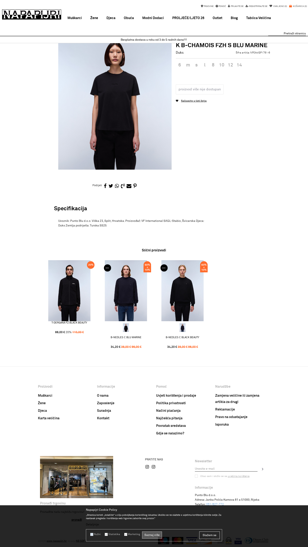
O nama (103, 395)
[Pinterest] (135, 186)
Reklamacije (225, 409)
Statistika (114, 534)
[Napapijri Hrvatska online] (31, 14)
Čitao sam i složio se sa (225, 476)
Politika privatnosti (171, 403)
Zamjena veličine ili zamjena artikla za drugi (237, 399)
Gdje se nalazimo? (170, 433)
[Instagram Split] (153, 466)
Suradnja (104, 410)
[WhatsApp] (117, 186)
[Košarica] (298, 8)
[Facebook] (105, 186)
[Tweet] (111, 186)
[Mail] (129, 186)
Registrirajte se (258, 6)
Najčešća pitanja (169, 418)
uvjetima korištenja (239, 476)
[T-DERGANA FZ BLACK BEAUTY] (69, 290)
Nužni (97, 534)
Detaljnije (92, 524)
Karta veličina (49, 418)
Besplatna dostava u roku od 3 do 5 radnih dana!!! (154, 39)
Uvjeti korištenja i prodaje (176, 395)
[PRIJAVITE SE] (263, 469)
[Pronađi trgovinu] (76, 477)
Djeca (42, 410)
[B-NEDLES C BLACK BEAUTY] (126, 327)
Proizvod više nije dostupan (200, 89)
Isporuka (222, 424)
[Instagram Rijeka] (147, 466)
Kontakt (103, 418)
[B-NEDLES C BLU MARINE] (126, 290)
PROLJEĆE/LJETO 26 (188, 18)
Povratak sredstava (171, 425)
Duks (180, 52)
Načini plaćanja (168, 410)
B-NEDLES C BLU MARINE (126, 337)
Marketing (134, 534)
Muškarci (45, 395)
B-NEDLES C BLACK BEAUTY (182, 337)
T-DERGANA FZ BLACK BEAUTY (69, 323)
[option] (154, 40)
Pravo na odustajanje (231, 417)
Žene (42, 403)
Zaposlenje (105, 403)
